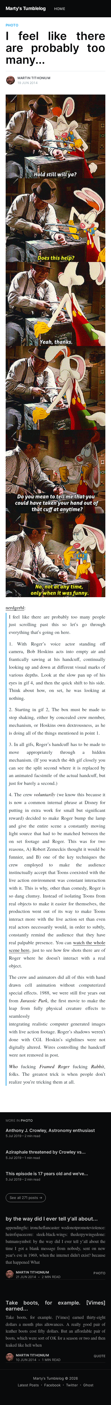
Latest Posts (28, 1385)
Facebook (52, 1385)
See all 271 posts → (26, 1197)
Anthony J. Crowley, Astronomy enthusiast (50, 1130)
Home (59, 8)
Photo (12, 25)
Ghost (88, 1385)
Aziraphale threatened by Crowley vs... (46, 1152)
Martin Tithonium (34, 78)
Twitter (72, 1385)
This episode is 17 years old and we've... (47, 1173)
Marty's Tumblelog (26, 8)
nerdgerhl (15, 607)
